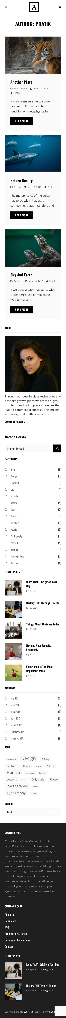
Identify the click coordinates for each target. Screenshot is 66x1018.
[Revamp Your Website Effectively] (13, 651)
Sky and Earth (21, 275)
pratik (17, 92)
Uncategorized (17, 556)
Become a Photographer (17, 940)
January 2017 (17, 738)
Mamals (14, 496)
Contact (9, 946)
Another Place (21, 82)
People (14, 529)
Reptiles (18, 281)
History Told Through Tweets (42, 603)
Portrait (14, 543)
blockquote (11, 759)
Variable (14, 563)
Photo (54, 779)
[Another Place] (33, 55)
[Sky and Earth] (33, 248)
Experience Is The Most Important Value (39, 669)
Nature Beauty (21, 180)
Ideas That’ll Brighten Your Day (42, 964)
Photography (20, 88)
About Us (9, 915)
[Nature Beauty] (33, 153)
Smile (35, 787)
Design (14, 476)
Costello (28, 1011)
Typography (16, 793)
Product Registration (16, 934)
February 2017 (17, 732)
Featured (15, 483)
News (13, 509)
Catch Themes (54, 1011)
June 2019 (15, 705)
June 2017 (15, 712)
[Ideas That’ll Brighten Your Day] (13, 588)
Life (12, 489)
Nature (14, 503)
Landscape (29, 773)
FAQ (7, 927)
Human (13, 772)
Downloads (10, 921)
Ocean (17, 187)
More (24, 780)
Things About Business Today (42, 624)
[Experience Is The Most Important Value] (13, 673)
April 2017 (15, 718)
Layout (42, 772)
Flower (26, 766)
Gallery (50, 766)
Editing (45, 759)
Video (33, 793)
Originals (15, 523)
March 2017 (16, 725)
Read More (24, 122)
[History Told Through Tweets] (13, 609)
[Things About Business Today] (13, 630)
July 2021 (15, 698)
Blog (13, 469)
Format (38, 766)
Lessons (12, 779)
